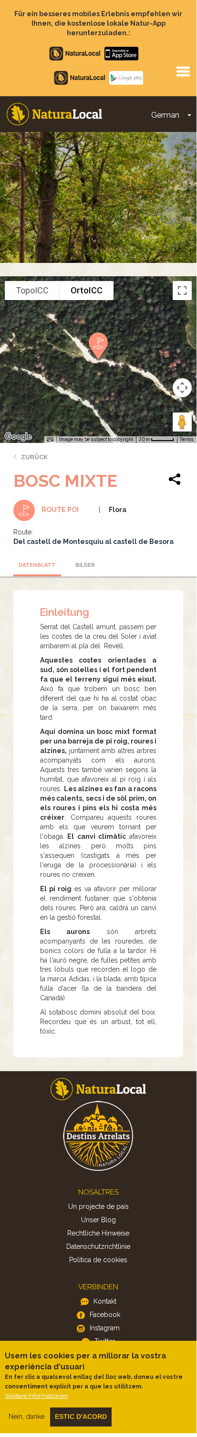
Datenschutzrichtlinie (98, 1246)
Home (54, 114)
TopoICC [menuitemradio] (32, 290)
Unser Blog (98, 1220)
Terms (187, 439)
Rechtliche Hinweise (98, 1233)
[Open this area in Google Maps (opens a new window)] (18, 437)
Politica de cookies (98, 1260)
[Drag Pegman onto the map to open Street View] (182, 422)
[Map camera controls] (182, 387)
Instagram (105, 1328)
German (165, 115)
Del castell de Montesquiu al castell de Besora (93, 541)
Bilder (85, 565)
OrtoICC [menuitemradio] (87, 290)
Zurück (34, 457)
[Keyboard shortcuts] (50, 439)
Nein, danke (26, 1416)
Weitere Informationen (36, 1395)
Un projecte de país (98, 1206)
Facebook (105, 1314)
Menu (183, 71)
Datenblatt (37, 565)
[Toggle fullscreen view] (182, 290)
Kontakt (104, 1301)
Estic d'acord (81, 1416)
